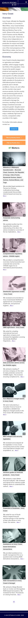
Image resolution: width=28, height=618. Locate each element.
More (4, 196)
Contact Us (14, 129)
